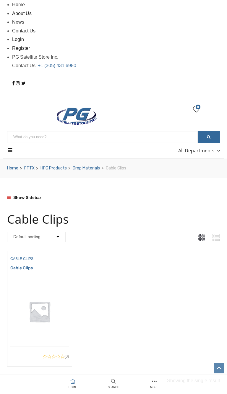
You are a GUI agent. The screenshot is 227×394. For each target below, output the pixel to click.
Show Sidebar (26, 197)
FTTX (29, 168)
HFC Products (53, 168)
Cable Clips (21, 259)
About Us (22, 13)
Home (18, 4)
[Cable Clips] (39, 286)
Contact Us (23, 30)
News (18, 21)
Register (21, 48)
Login (18, 39)
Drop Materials (86, 168)
